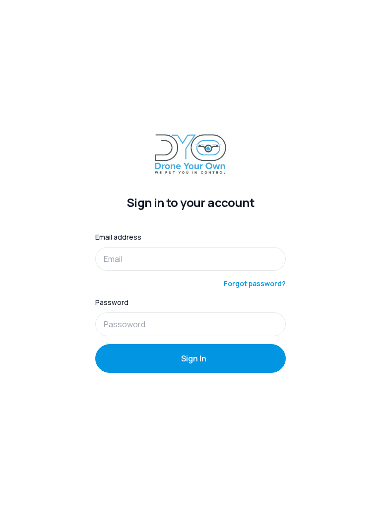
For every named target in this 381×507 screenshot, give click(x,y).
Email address (118, 237)
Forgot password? (255, 283)
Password (111, 302)
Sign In (193, 358)
